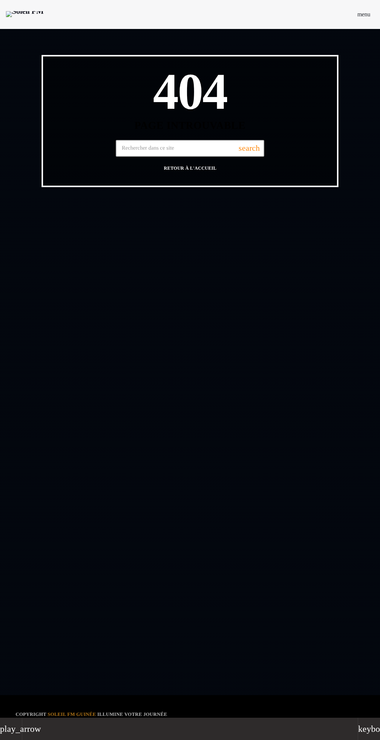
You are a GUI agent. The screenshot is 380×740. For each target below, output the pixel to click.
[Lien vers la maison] (24, 14)
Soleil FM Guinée (72, 714)
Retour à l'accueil (190, 168)
